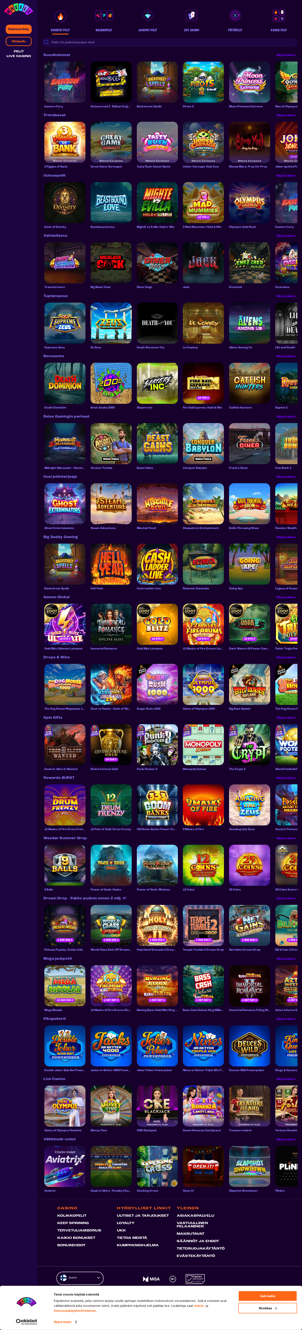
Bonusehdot (71, 1245)
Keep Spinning (73, 1223)
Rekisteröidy (18, 29)
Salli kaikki (267, 1296)
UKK (121, 1230)
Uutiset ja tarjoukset (143, 1216)
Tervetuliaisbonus (79, 1230)
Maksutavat (190, 1234)
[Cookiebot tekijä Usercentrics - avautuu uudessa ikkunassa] (27, 1322)
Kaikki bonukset (76, 1238)
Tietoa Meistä (132, 1238)
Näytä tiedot (62, 1322)
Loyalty (126, 1223)
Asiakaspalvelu (195, 1216)
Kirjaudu (19, 41)
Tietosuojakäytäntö (201, 1248)
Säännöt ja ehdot (198, 1241)
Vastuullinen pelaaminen (192, 1225)
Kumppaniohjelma (138, 1245)
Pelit (19, 51)
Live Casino (19, 56)
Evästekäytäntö (196, 1256)
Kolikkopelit (71, 1216)
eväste (199, 1305)
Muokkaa (265, 1308)
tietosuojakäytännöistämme (75, 1310)
